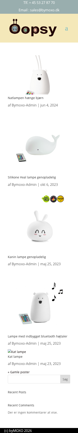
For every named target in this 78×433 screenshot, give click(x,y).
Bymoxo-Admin (24, 105)
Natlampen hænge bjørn (26, 98)
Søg (65, 379)
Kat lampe (15, 356)
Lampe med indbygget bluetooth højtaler (37, 336)
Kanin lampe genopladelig (27, 257)
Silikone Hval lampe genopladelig (32, 177)
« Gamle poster (19, 372)
